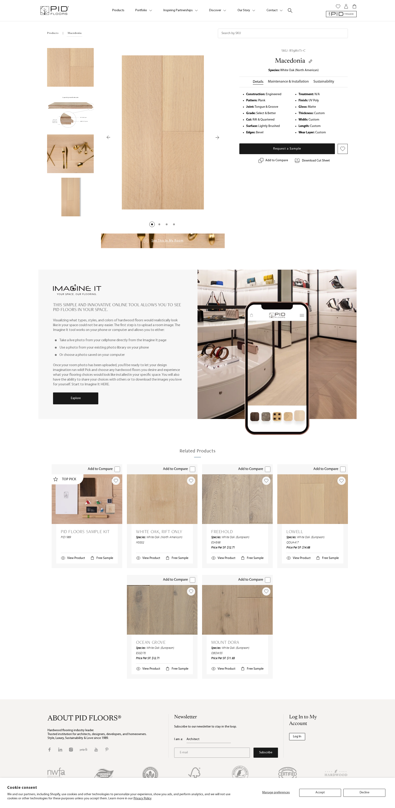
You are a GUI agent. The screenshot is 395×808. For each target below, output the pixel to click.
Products (118, 10)
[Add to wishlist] (116, 481)
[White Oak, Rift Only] (162, 499)
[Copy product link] (310, 61)
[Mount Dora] (237, 610)
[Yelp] (83, 750)
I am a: (178, 739)
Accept (320, 792)
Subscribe (265, 752)
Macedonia (290, 61)
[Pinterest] (107, 750)
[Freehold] (237, 499)
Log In (297, 736)
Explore (76, 398)
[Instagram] (71, 750)
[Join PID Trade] (341, 14)
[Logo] (54, 10)
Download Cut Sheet (316, 160)
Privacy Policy (142, 798)
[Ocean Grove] (162, 610)
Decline (364, 792)
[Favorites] (338, 6)
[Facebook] (49, 750)
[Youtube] (96, 750)
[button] (152, 224)
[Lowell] (312, 499)
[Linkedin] (60, 750)
